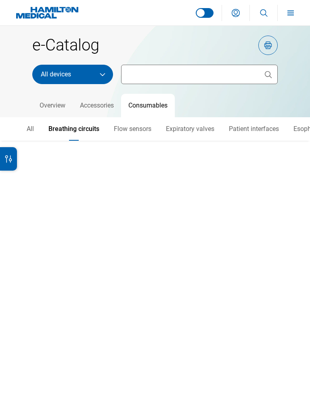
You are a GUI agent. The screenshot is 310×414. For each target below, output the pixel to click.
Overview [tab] (52, 105)
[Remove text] (268, 74)
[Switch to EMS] (205, 13)
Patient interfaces (254, 129)
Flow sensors (132, 129)
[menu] (294, 12)
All (30, 129)
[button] (235, 13)
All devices (56, 74)
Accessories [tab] (97, 105)
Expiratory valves (190, 129)
